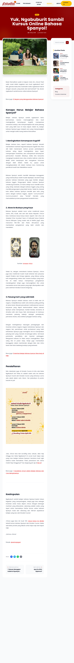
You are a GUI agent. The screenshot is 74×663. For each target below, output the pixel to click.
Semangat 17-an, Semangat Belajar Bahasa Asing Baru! (64, 57)
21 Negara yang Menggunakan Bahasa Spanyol (28, 99)
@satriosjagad (16, 542)
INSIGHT (49, 3)
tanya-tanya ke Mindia (36, 521)
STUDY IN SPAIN (39, 3)
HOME (18, 3)
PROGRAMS (26, 3)
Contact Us (65, 3)
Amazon (25, 263)
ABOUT (58, 3)
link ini (39, 463)
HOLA (30, 263)
